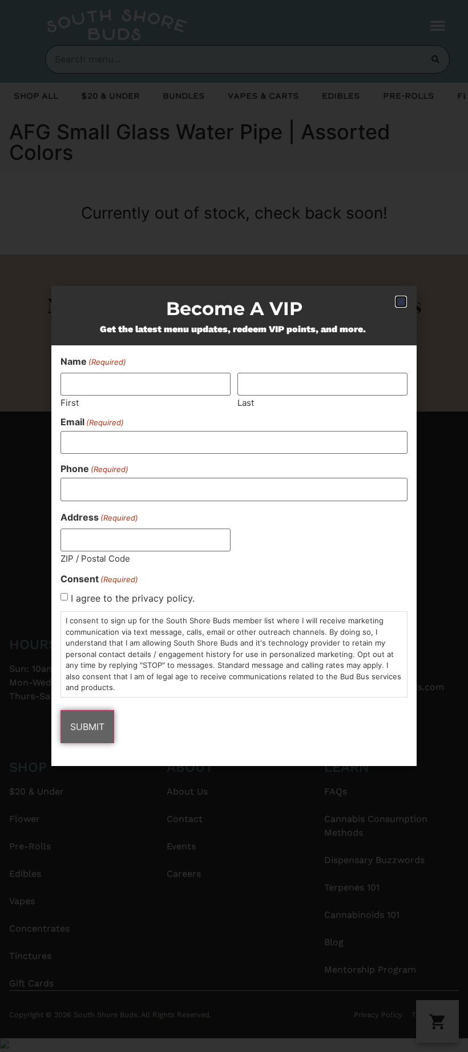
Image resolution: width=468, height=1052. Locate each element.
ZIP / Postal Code (95, 558)
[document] (234, 526)
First (69, 402)
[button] (401, 301)
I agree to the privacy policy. (133, 598)
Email (92, 421)
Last (245, 402)
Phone (94, 468)
